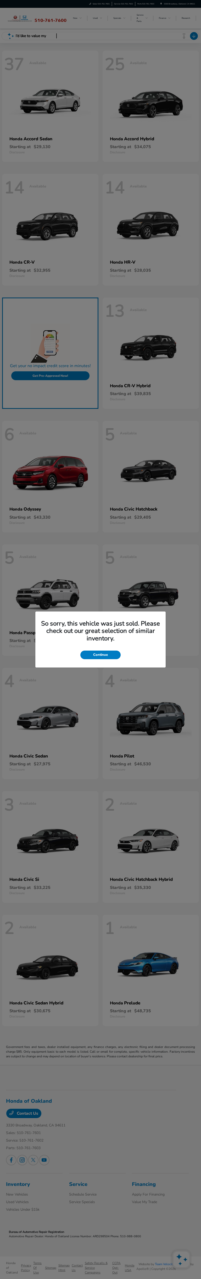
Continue (100, 654)
